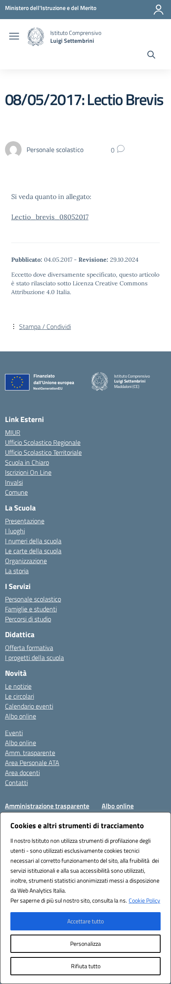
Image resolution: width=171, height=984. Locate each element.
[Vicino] (162, 819)
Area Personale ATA (32, 763)
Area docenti (22, 773)
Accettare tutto (85, 921)
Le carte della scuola (33, 551)
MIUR (12, 432)
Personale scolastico (33, 599)
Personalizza (85, 943)
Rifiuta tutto (85, 966)
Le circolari (19, 696)
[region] (85, 898)
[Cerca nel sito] (151, 55)
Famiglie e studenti (31, 609)
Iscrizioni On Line (28, 472)
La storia (17, 571)
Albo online (20, 716)
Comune (16, 492)
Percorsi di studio (28, 619)
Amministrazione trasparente (47, 806)
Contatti (16, 783)
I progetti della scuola (34, 658)
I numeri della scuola (33, 541)
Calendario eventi (29, 706)
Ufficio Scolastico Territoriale (43, 452)
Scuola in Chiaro (27, 462)
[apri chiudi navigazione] (14, 37)
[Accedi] (158, 9)
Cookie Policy (144, 900)
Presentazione (24, 521)
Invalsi (14, 482)
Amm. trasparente (30, 753)
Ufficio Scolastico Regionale (43, 442)
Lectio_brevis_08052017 (49, 217)
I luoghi (15, 531)
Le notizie (18, 686)
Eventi (14, 733)
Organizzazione (26, 561)
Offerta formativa (29, 648)
